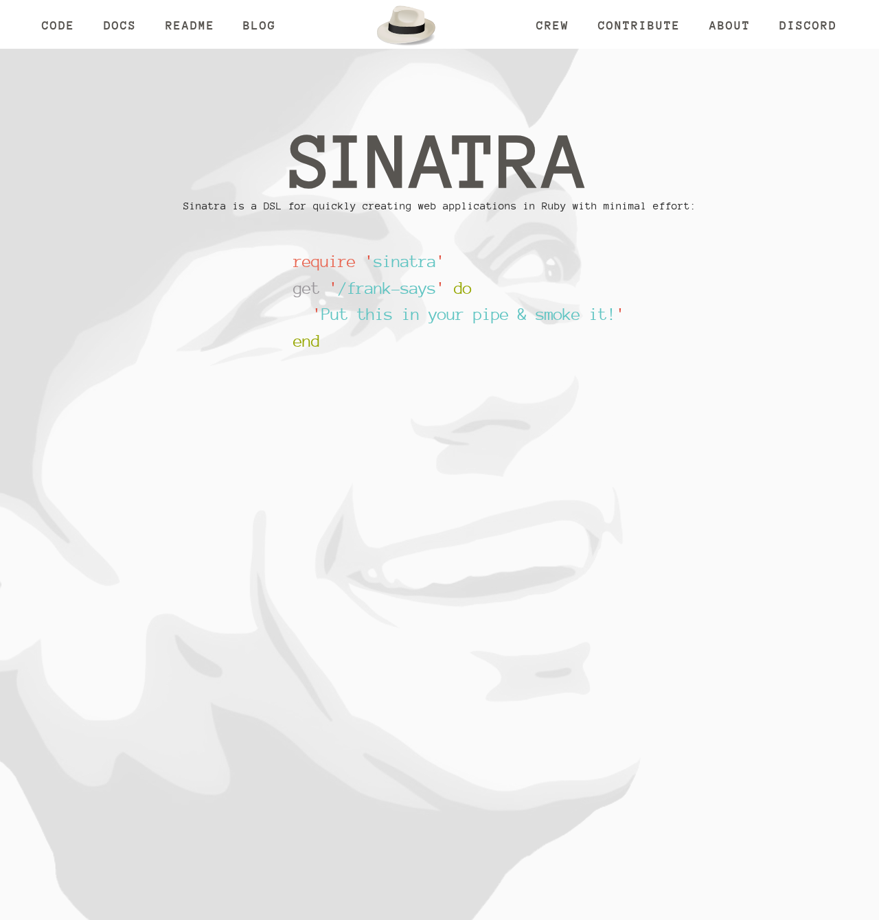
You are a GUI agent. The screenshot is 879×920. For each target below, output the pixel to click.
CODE (58, 24)
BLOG (259, 24)
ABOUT (730, 24)
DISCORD (808, 24)
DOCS (120, 24)
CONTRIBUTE (639, 24)
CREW (552, 24)
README (190, 24)
